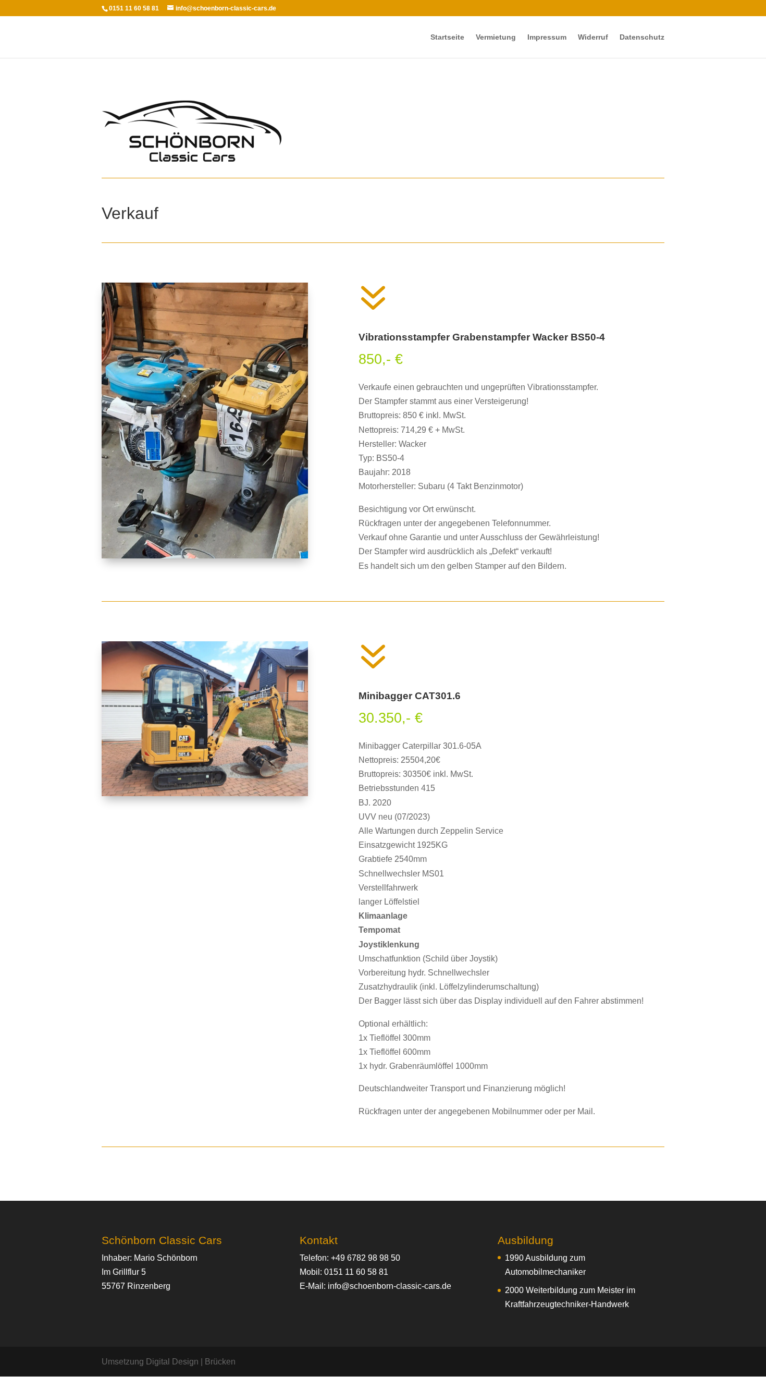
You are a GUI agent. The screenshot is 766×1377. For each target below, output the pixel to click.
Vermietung (496, 37)
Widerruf (593, 37)
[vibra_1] (205, 555)
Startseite (447, 37)
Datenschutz (642, 37)
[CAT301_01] (205, 793)
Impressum (546, 37)
